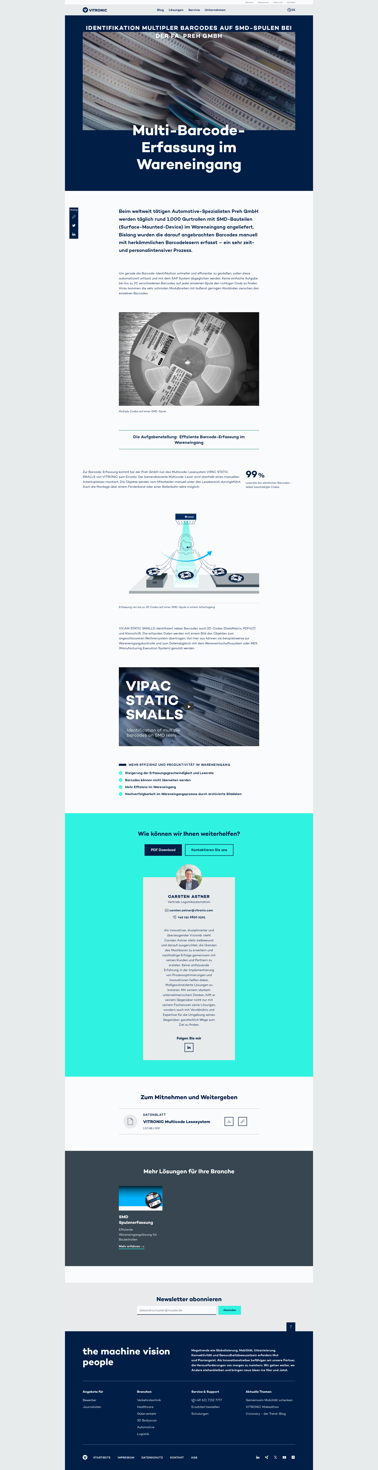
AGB (194, 1457)
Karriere (249, 2)
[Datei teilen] (242, 1121)
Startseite (102, 1457)
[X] (275, 1457)
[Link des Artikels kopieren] (73, 216)
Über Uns (277, 2)
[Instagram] (293, 1457)
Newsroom (263, 2)
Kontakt (291, 2)
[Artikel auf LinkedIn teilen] (73, 234)
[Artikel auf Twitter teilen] (73, 225)
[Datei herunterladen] (229, 1121)
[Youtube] (284, 1457)
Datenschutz (152, 1457)
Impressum (126, 1457)
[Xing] (266, 1457)
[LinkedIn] (189, 1047)
